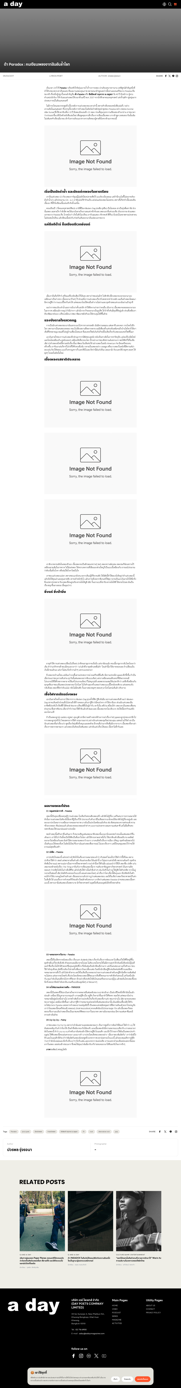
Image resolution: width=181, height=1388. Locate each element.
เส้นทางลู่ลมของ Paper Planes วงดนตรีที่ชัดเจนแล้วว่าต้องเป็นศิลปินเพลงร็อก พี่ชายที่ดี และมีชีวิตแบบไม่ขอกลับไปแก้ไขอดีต (42, 1261)
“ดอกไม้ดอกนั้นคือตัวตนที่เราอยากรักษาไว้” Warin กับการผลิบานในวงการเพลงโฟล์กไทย (138, 1259)
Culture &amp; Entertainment (130, 1255)
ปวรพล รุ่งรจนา (114, 75)
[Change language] (164, 4)
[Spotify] (89, 1356)
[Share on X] (165, 1132)
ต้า (83, 1131)
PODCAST (116, 1312)
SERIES (115, 1316)
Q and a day (25, 1255)
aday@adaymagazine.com (92, 1333)
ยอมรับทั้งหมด (142, 1379)
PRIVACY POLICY (153, 1312)
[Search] (170, 4)
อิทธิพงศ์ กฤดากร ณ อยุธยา (69, 1131)
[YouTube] (104, 1356)
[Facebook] (73, 1356)
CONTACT (150, 1309)
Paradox (14, 1131)
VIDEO (115, 1309)
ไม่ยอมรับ (127, 1379)
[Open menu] (175, 4)
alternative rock (104, 1131)
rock (91, 1131)
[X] (96, 1356)
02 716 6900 (81, 1329)
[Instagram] (81, 1356)
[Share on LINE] (171, 1132)
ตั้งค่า (88, 1380)
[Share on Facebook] (160, 1132)
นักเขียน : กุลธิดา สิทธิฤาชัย (29, 1267)
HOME (115, 1305)
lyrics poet (56, 75)
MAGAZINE (116, 1319)
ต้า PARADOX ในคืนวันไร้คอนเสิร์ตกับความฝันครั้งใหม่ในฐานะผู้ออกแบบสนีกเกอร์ (89, 1259)
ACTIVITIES (117, 1323)
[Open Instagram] (176, 1132)
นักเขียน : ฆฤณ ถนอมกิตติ (77, 1265)
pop (116, 1131)
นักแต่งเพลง (38, 1131)
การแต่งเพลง (51, 1131)
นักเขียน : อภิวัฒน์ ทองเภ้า (125, 1265)
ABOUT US (150, 1305)
